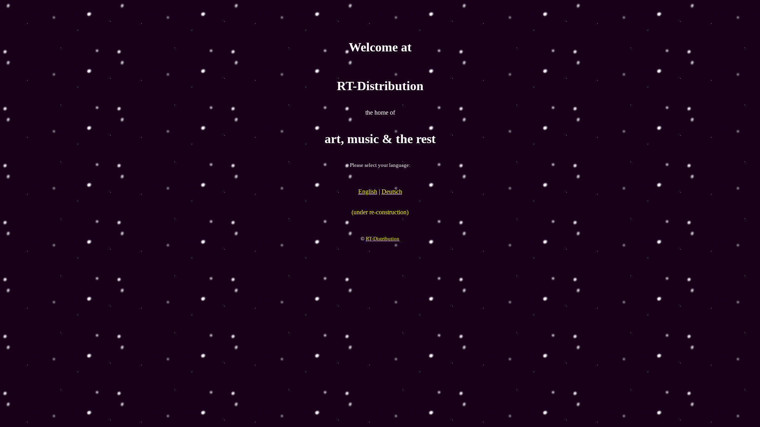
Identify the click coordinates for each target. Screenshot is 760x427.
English (367, 191)
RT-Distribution (382, 239)
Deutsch (392, 191)
